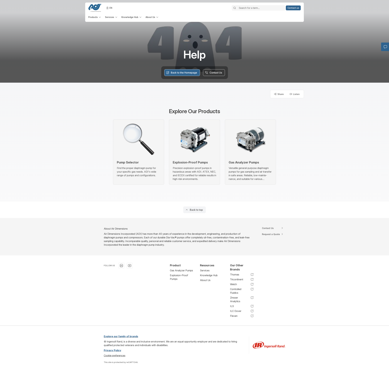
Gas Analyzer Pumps (181, 270)
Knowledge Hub (209, 275)
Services (205, 270)
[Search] (234, 8)
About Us (205, 280)
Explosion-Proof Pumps (179, 277)
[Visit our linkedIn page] (121, 265)
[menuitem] (94, 17)
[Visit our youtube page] (130, 265)
